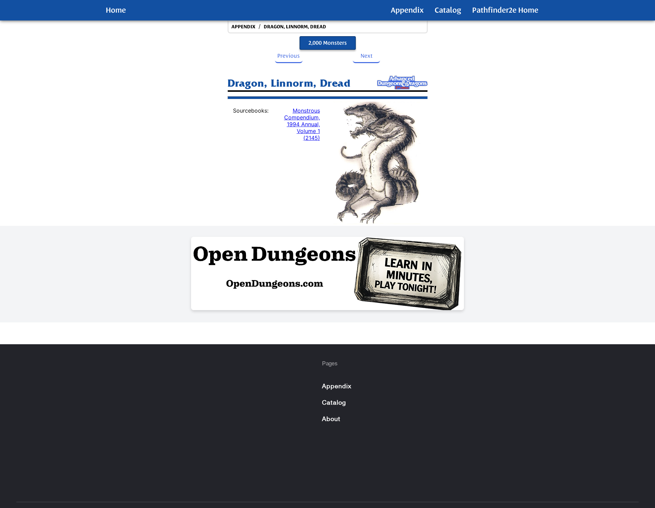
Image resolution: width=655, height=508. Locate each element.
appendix (243, 27)
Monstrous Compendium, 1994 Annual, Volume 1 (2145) (302, 124)
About (331, 419)
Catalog (448, 10)
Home (116, 10)
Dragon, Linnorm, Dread (295, 27)
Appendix (407, 10)
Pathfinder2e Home (505, 10)
